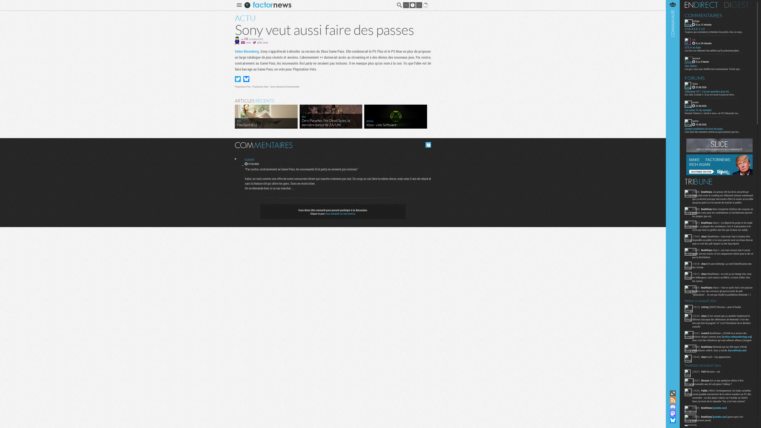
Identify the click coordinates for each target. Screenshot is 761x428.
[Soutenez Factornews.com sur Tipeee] (719, 174)
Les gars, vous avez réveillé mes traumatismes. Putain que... (713, 69)
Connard (696, 58)
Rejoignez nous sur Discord (673, 407)
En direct (701, 5)
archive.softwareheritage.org (737, 336)
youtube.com (719, 408)
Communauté (672, 194)
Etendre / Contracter (673, 393)
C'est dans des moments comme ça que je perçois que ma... (712, 131)
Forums (695, 78)
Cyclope (695, 21)
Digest (736, 5)
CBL (246, 39)
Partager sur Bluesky (246, 79)
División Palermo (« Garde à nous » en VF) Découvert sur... (712, 113)
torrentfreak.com (737, 350)
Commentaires (703, 15)
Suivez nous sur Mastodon (673, 414)
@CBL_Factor (262, 42)
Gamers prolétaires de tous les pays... (704, 128)
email (248, 42)
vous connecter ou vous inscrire (340, 213)
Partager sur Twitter (238, 79)
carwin (695, 102)
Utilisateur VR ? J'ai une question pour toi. (707, 91)
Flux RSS (673, 400)
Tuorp (695, 83)
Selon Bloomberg (247, 51)
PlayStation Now (260, 87)
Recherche (399, 5)
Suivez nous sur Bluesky (673, 420)
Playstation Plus (242, 87)
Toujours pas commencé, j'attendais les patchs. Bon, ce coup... (714, 31)
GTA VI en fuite (693, 47)
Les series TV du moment (698, 110)
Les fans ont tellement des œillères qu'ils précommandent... (713, 50)
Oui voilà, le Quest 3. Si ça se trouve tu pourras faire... (710, 94)
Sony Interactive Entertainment (284, 87)
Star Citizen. (691, 66)
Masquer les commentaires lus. (428, 145)
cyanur (695, 120)
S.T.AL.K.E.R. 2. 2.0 (695, 29)
